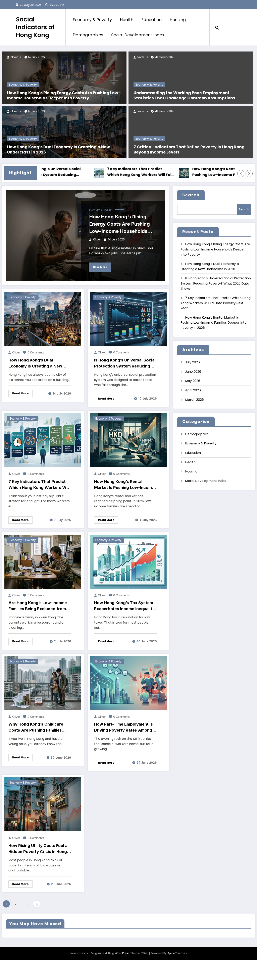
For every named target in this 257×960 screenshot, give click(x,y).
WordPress (122, 953)
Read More (100, 267)
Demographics (88, 35)
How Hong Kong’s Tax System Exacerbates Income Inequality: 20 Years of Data (125, 606)
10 (28, 904)
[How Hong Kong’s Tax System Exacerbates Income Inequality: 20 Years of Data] (128, 561)
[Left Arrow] (241, 173)
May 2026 (192, 381)
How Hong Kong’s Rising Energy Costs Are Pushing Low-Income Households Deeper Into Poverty (63, 95)
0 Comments (36, 352)
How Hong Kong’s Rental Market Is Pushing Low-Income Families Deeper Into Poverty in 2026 (200, 172)
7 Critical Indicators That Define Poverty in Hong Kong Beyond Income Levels (189, 149)
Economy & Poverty (92, 19)
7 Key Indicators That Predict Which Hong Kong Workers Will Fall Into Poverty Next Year (115, 172)
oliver (14, 57)
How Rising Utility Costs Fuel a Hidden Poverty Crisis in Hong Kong (37, 849)
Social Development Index (137, 35)
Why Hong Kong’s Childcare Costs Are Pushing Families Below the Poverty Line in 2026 (38, 727)
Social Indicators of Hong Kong (35, 27)
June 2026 (193, 371)
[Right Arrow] (249, 173)
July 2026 (192, 362)
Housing (178, 19)
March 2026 (194, 399)
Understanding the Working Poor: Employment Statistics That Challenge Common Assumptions (184, 95)
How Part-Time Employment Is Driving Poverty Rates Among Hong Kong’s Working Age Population (123, 727)
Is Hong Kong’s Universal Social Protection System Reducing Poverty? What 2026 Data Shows (125, 363)
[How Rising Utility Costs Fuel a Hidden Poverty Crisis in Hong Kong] (42, 804)
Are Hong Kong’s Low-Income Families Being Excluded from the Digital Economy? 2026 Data (37, 606)
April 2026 (193, 390)
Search (191, 195)
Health (126, 19)
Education (151, 19)
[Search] (217, 27)
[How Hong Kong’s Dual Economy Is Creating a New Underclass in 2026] (64, 131)
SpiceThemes (177, 953)
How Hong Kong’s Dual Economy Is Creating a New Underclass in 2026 (58, 149)
